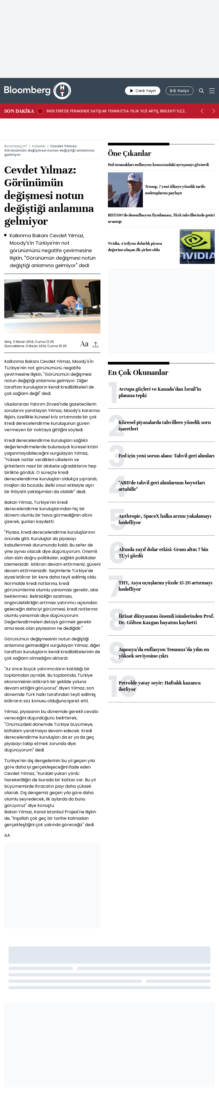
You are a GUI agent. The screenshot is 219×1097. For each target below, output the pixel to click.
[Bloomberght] (37, 90)
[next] (213, 111)
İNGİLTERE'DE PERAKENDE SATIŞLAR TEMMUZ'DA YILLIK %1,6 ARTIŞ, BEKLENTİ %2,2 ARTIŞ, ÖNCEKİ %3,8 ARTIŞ (116, 111)
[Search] (201, 90)
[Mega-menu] (212, 90)
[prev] (202, 111)
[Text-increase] (84, 344)
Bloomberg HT (15, 146)
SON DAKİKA (19, 111)
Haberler (38, 146)
